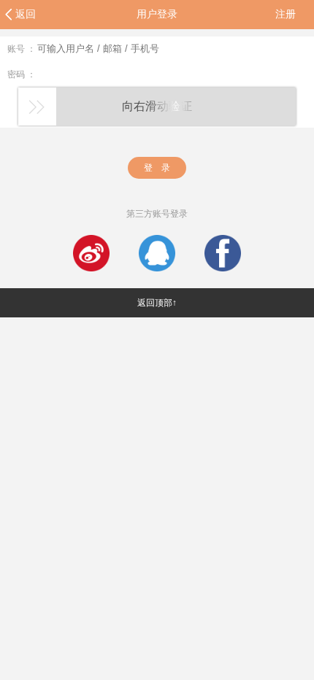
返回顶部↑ (157, 303)
